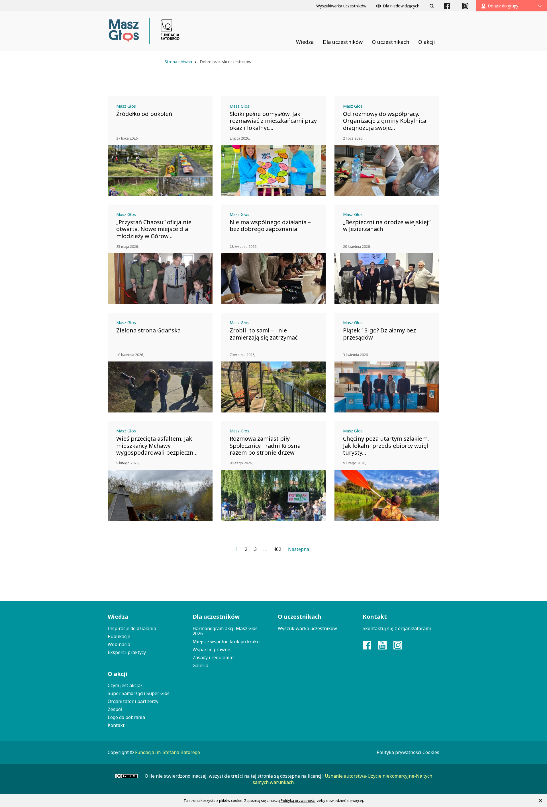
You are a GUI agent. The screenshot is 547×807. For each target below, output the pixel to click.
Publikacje (119, 636)
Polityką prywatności (298, 800)
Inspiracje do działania (132, 628)
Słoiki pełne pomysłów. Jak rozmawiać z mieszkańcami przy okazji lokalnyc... (273, 121)
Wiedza (118, 616)
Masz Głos (126, 106)
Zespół (115, 709)
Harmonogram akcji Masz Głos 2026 (225, 631)
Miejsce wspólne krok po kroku (226, 641)
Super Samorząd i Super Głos (139, 693)
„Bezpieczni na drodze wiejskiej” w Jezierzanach (386, 225)
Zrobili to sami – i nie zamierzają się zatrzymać (264, 334)
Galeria (200, 665)
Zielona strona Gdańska (148, 330)
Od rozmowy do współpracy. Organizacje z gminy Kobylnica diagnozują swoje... (384, 121)
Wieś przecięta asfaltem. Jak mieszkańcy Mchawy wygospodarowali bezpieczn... (157, 445)
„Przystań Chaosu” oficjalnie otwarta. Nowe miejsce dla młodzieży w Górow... (153, 229)
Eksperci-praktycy (127, 652)
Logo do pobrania (126, 717)
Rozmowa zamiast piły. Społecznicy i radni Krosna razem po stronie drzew (265, 445)
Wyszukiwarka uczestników (307, 628)
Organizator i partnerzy (133, 701)
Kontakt (116, 725)
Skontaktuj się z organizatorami (397, 628)
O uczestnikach (299, 616)
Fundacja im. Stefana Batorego (167, 752)
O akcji (117, 674)
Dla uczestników (216, 616)
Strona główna (179, 61)
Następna (298, 549)
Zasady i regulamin (213, 657)
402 (277, 549)
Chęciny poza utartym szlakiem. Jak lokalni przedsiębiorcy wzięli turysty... (386, 445)
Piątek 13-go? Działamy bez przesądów (379, 334)
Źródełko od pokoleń (144, 114)
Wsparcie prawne (211, 649)
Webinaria (119, 644)
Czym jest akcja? (125, 685)
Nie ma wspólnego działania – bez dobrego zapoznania (270, 225)
